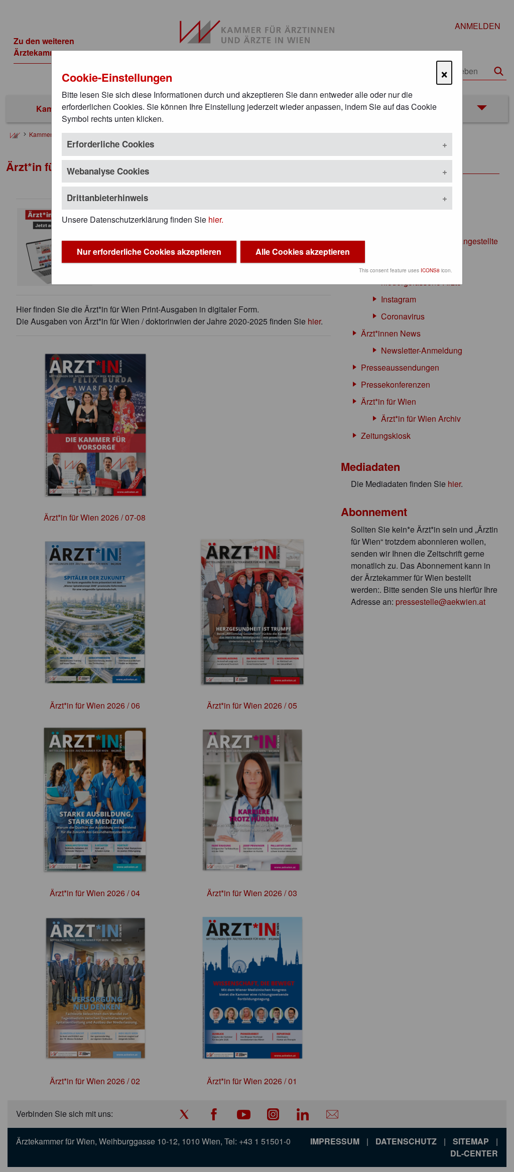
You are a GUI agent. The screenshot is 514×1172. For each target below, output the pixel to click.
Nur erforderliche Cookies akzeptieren (149, 251)
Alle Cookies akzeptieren (302, 251)
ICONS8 (430, 270)
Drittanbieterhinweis (107, 198)
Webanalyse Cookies (108, 171)
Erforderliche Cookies (110, 144)
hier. (215, 219)
